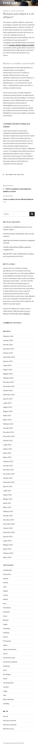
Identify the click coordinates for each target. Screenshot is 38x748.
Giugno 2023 (7, 407)
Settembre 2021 (9, 482)
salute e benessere (9, 649)
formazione (7, 608)
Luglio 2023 (7, 403)
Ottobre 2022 (8, 440)
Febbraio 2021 (8, 511)
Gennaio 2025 (8, 345)
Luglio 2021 (7, 491)
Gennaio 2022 (8, 466)
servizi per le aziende (10, 662)
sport (5, 670)
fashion (5, 599)
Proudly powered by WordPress (13, 743)
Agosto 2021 (7, 486)
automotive (11, 174)
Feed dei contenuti (9, 720)
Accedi (5, 716)
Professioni (7, 641)
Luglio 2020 (7, 541)
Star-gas (10, 3)
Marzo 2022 (7, 457)
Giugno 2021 (7, 495)
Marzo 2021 (7, 507)
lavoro (5, 616)
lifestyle (6, 620)
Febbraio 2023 (8, 424)
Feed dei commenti (9, 725)
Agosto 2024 (8, 361)
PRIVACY (26, 314)
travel (5, 679)
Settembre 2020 (9, 532)
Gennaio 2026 (8, 340)
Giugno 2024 (7, 370)
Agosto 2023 (7, 399)
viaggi (5, 691)
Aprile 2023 (7, 415)
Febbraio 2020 (8, 553)
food (4, 603)
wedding (6, 704)
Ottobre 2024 (8, 353)
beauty (5, 583)
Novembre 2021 (8, 474)
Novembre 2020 (9, 524)
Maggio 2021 (7, 499)
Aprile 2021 (7, 503)
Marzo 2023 (7, 420)
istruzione (6, 612)
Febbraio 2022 (8, 461)
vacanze (6, 687)
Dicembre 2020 (8, 520)
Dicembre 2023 (8, 382)
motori (21, 174)
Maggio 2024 (8, 374)
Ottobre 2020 (8, 528)
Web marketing (8, 699)
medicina (6, 633)
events (5, 595)
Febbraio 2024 (8, 378)
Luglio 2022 (7, 445)
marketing (6, 628)
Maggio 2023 (8, 411)
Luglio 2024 (7, 365)
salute (5, 645)
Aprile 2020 (7, 549)
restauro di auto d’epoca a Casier (21, 45)
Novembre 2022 (9, 436)
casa (4, 587)
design (5, 591)
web (4, 695)
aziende (5, 578)
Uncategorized (8, 683)
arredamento (7, 570)
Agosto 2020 (8, 537)
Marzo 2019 (7, 557)
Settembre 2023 (9, 395)
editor (21, 11)
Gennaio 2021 (8, 516)
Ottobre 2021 (8, 478)
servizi (5, 654)
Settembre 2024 (9, 357)
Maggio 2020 (8, 545)
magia (5, 624)
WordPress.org (8, 729)
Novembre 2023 (9, 386)
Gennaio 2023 (8, 428)
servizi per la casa (9, 658)
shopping (6, 666)
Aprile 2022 (7, 453)
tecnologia (6, 674)
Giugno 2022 (7, 449)
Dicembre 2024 (8, 349)
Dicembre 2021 (8, 470)
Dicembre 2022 (8, 432)
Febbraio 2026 (8, 336)
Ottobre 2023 (8, 390)
